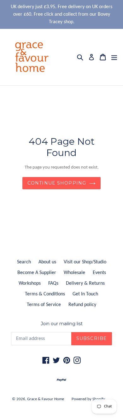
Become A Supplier (36, 272)
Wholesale (74, 272)
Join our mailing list (62, 323)
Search (24, 262)
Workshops (30, 283)
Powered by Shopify (88, 399)
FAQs (53, 283)
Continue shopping (56, 183)
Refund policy (82, 304)
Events (99, 272)
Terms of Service (44, 304)
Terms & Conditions (45, 294)
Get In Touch (85, 294)
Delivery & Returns (85, 283)
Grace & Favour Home (45, 399)
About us (47, 262)
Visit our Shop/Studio (85, 262)
